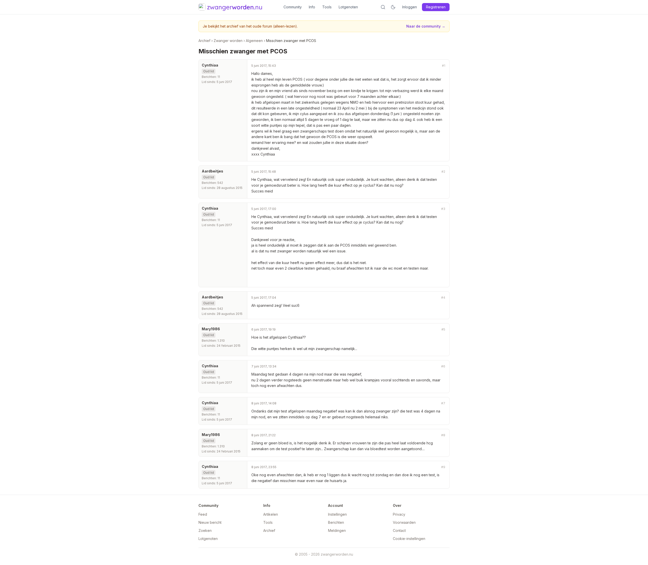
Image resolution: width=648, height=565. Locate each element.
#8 (443, 435)
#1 (443, 66)
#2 (443, 171)
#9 (443, 467)
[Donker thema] (393, 7)
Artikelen (270, 514)
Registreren (436, 7)
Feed (202, 514)
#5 (443, 329)
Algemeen (254, 40)
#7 (443, 403)
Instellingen (337, 514)
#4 (443, 297)
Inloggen (409, 7)
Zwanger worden (228, 40)
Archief (204, 40)
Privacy (399, 514)
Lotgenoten (348, 7)
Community (293, 7)
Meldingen (337, 530)
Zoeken (205, 530)
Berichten (336, 522)
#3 (443, 209)
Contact (399, 530)
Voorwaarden (404, 522)
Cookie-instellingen (409, 538)
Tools (327, 7)
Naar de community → (425, 26)
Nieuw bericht (209, 522)
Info (312, 7)
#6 (443, 366)
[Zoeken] (383, 7)
